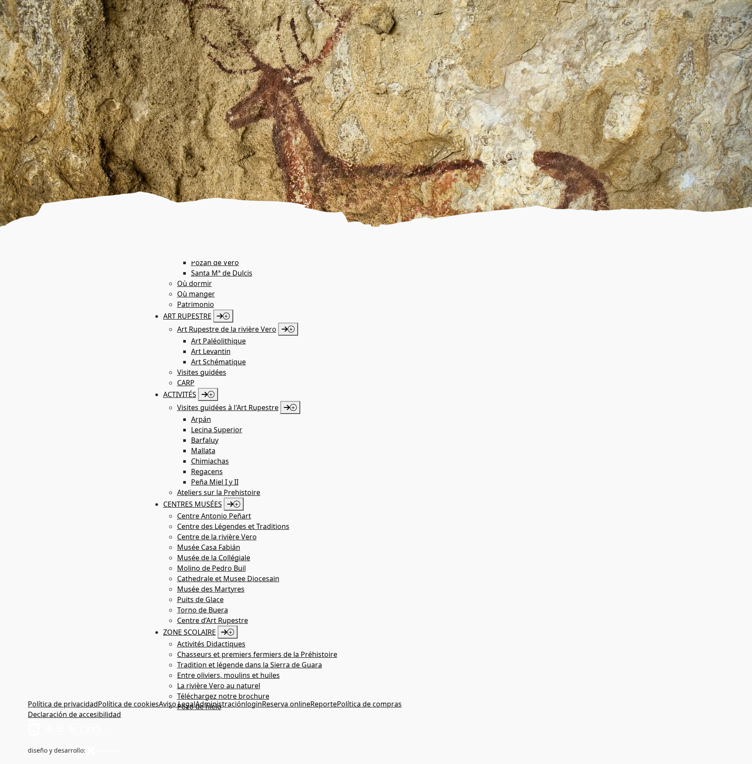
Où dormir (111, 279)
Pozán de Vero (215, 262)
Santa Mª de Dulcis (221, 273)
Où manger (148, 279)
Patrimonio (51, 290)
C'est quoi (49, 279)
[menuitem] (279, 262)
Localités (79, 279)
